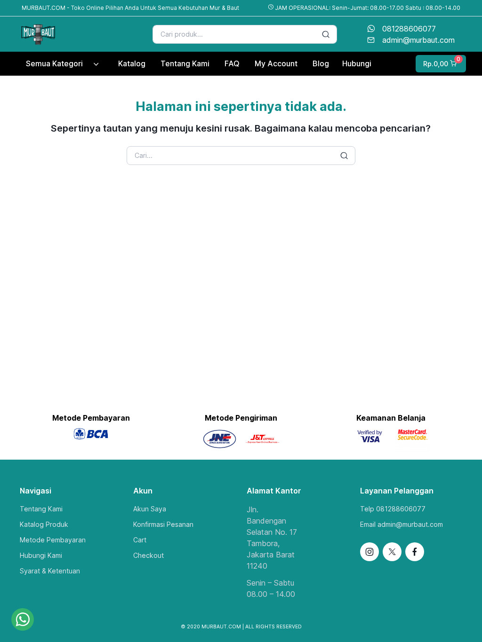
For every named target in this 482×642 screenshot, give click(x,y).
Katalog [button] (131, 63)
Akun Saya (149, 509)
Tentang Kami (41, 509)
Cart (139, 540)
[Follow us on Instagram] (369, 551)
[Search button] (325, 34)
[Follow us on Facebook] (414, 551)
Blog (321, 63)
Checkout (148, 555)
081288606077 (409, 28)
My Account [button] (276, 63)
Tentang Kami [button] (185, 63)
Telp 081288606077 (393, 509)
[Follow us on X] (392, 551)
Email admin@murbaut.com (401, 524)
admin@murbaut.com (418, 40)
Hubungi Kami (41, 555)
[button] (440, 63)
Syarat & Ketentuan (50, 571)
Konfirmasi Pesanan (163, 524)
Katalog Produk (44, 524)
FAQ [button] (232, 63)
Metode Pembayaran (53, 540)
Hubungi (356, 63)
